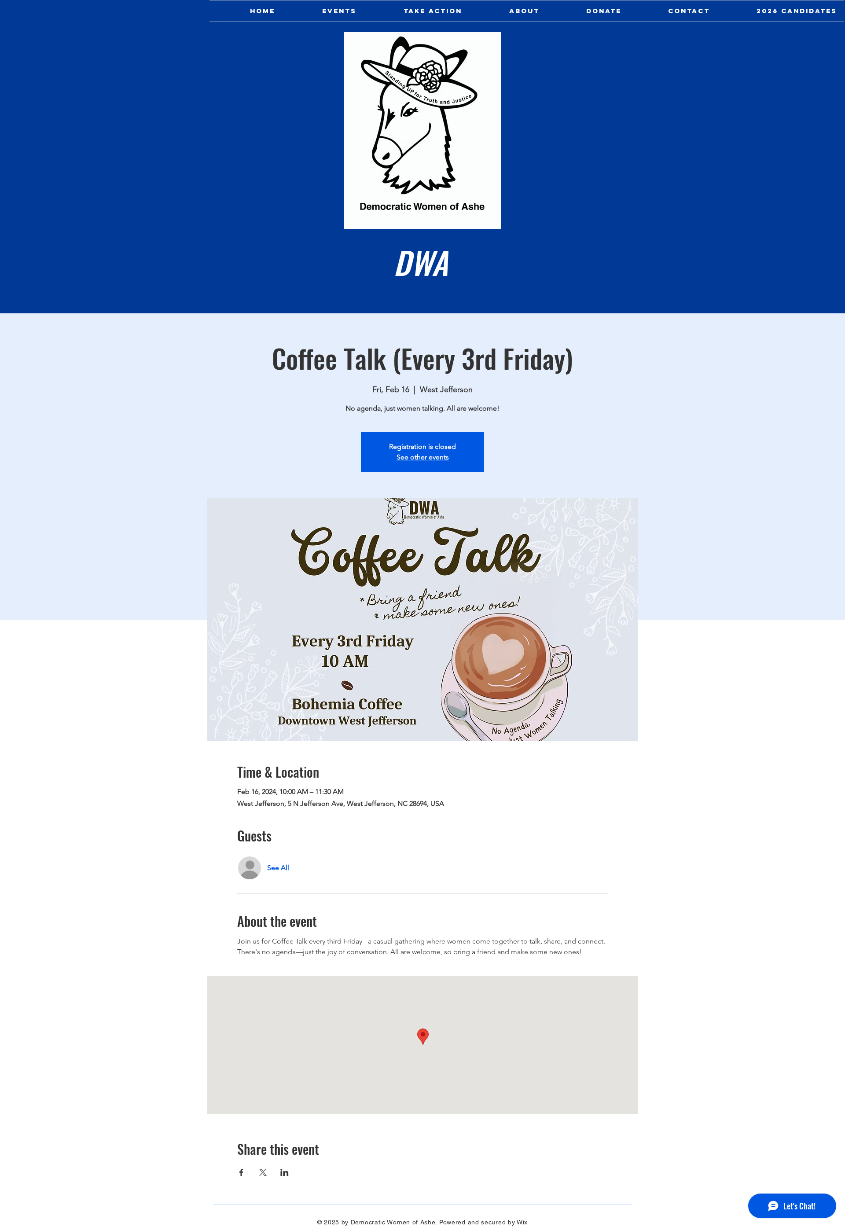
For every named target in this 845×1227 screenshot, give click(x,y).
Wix (522, 1222)
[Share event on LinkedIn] (284, 1172)
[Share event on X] (263, 1172)
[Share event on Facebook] (241, 1172)
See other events (423, 457)
